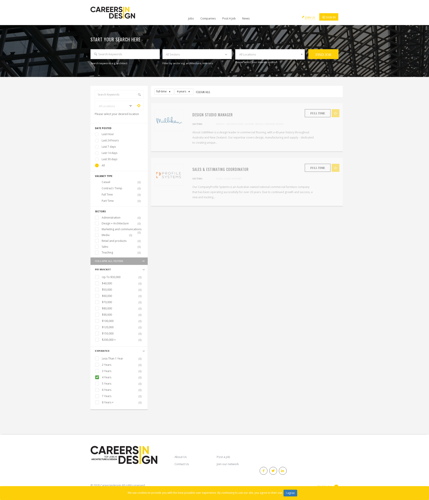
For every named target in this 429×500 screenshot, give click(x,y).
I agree (290, 493)
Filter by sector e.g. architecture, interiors (187, 63)
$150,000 (121, 334)
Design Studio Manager (212, 114)
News (246, 18)
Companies (208, 18)
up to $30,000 (121, 277)
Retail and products (121, 241)
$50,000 (121, 290)
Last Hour (108, 134)
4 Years (121, 377)
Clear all (203, 92)
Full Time (121, 195)
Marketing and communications (121, 229)
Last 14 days (109, 153)
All (103, 165)
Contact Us (182, 464)
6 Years (121, 390)
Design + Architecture (121, 223)
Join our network (228, 464)
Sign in (331, 17)
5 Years (121, 384)
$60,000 (121, 296)
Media (117, 235)
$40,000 (121, 283)
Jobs (191, 18)
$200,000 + (121, 340)
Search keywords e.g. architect (108, 63)
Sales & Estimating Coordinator (220, 169)
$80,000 (121, 308)
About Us (181, 457)
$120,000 (121, 327)
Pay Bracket (103, 269)
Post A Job (229, 18)
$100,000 (121, 321)
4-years (182, 91)
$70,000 (121, 302)
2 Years (121, 365)
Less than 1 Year (121, 359)
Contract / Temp (121, 188)
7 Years (121, 396)
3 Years (121, 371)
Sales (121, 247)
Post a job (223, 457)
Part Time (121, 201)
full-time (161, 91)
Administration (121, 218)
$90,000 (121, 315)
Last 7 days (109, 147)
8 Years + (121, 402)
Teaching (121, 253)
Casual (121, 182)
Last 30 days (109, 159)
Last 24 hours (110, 140)
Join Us (310, 17)
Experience (102, 351)
